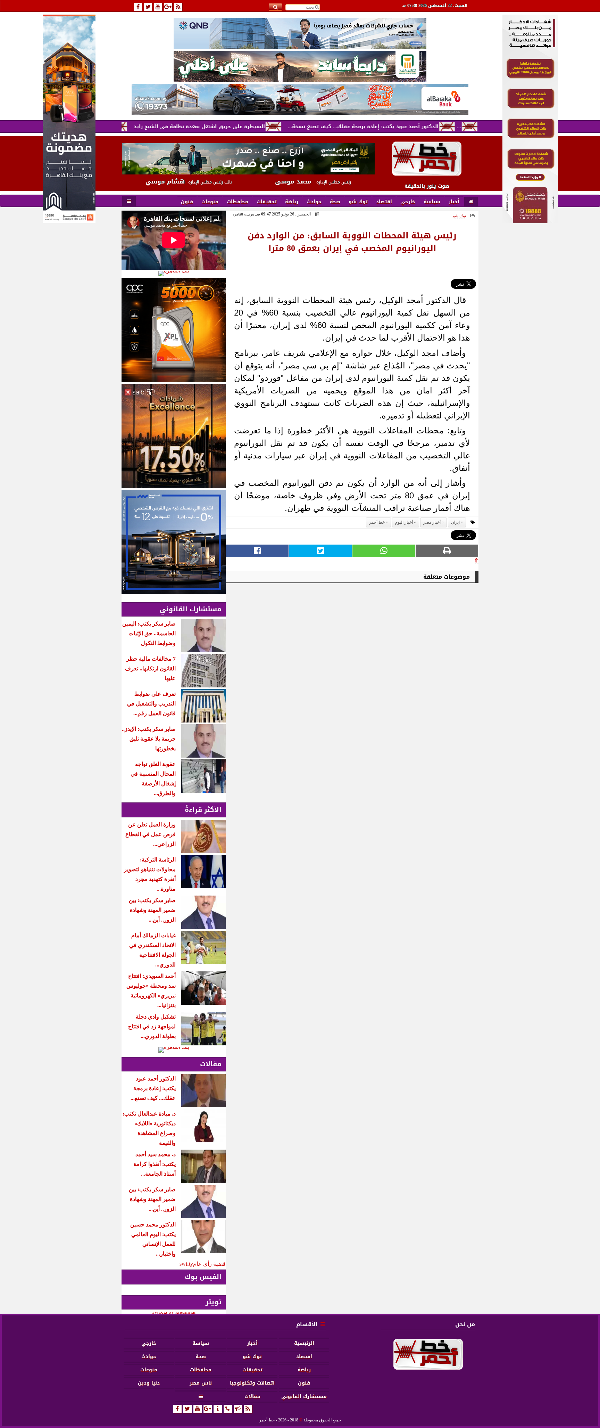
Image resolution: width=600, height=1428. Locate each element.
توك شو (459, 215)
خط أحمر (377, 522)
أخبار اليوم (404, 522)
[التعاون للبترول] (174, 330)
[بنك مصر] (530, 221)
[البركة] (300, 99)
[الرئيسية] (471, 202)
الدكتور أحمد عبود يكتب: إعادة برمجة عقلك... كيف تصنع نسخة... (409, 126)
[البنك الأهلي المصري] (300, 66)
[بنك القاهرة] (174, 273)
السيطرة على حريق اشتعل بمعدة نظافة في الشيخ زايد (245, 126)
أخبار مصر (432, 522)
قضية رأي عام (209, 1264)
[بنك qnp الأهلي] (300, 33)
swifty (186, 1264)
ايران (455, 522)
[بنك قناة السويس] (174, 542)
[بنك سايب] (174, 436)
